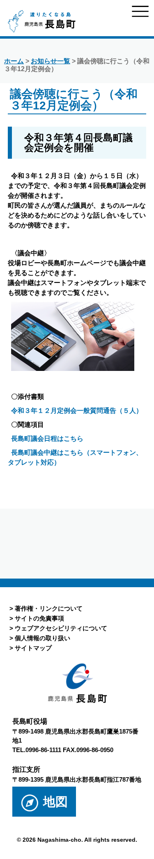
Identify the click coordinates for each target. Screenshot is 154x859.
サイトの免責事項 (39, 618)
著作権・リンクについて (49, 608)
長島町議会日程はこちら (47, 438)
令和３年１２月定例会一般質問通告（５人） (77, 410)
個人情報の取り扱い (42, 637)
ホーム (14, 61)
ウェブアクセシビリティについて (61, 628)
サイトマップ (33, 647)
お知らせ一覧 (50, 61)
